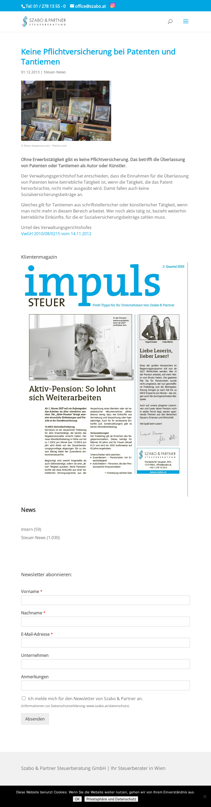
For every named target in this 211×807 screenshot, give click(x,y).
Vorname (31, 591)
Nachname (33, 613)
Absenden (35, 719)
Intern (27, 529)
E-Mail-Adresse (37, 634)
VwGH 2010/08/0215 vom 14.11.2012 (56, 233)
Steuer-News (55, 72)
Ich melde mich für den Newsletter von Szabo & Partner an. (85, 698)
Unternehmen (35, 655)
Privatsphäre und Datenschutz (111, 799)
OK (77, 799)
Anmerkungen (35, 676)
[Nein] (204, 796)
